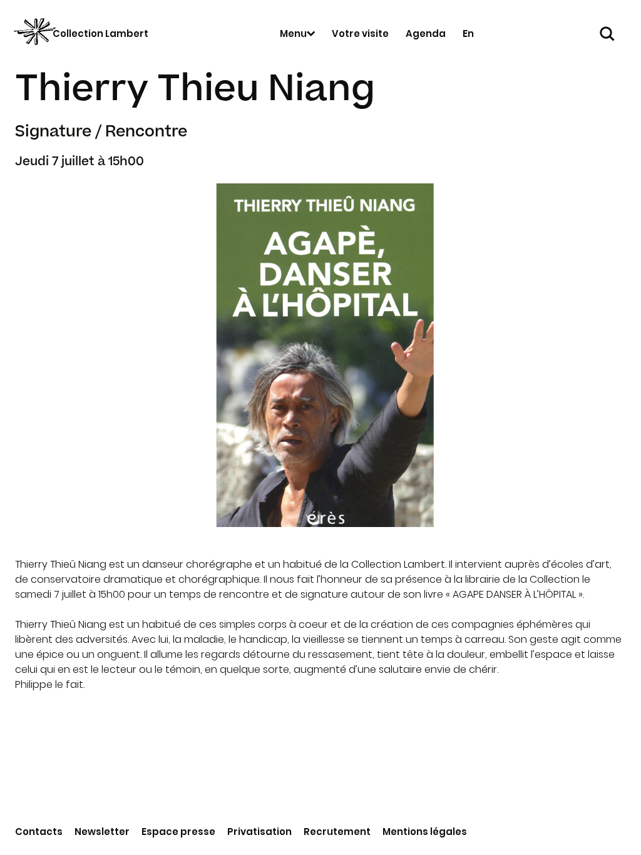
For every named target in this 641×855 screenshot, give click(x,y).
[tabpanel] (320, 355)
